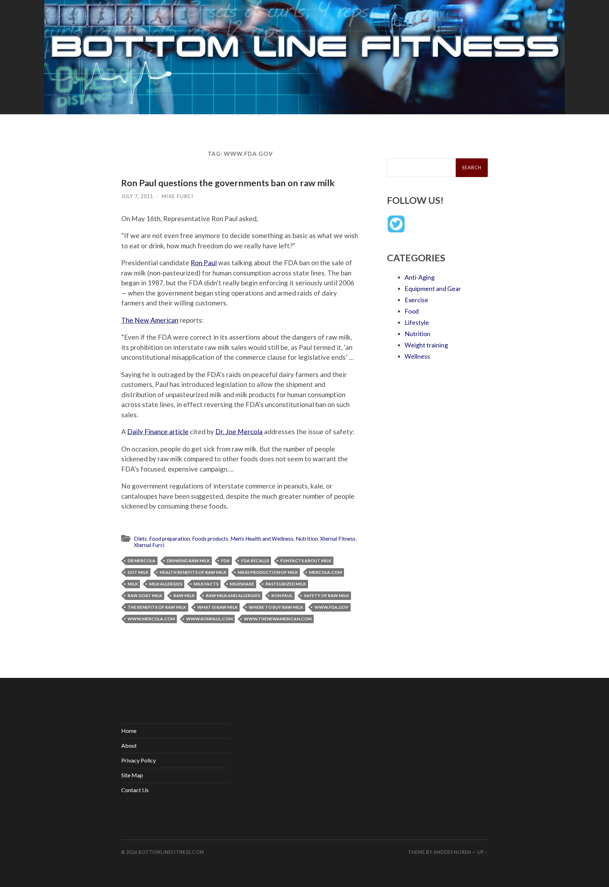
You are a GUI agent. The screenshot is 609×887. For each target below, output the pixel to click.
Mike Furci (177, 196)
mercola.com (325, 572)
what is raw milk (217, 607)
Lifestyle (417, 322)
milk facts (206, 584)
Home (128, 730)
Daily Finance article (158, 431)
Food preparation (169, 538)
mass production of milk (268, 572)
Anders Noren (452, 852)
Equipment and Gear (433, 288)
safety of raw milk (326, 595)
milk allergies (165, 584)
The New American (149, 320)
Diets (140, 538)
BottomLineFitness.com (171, 852)
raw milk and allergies (233, 595)
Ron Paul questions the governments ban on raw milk (227, 182)
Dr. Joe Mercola (239, 431)
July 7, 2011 (137, 196)
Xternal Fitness (338, 538)
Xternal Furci (149, 545)
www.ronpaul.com (209, 618)
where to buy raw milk (276, 607)
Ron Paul (204, 263)
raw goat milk (145, 595)
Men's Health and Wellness (262, 538)
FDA (225, 560)
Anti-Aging (420, 277)
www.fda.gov (331, 607)
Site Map (132, 775)
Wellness (417, 356)
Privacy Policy (138, 760)
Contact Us (135, 789)
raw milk (184, 595)
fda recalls (255, 560)
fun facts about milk (305, 560)
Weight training (426, 345)
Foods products (210, 538)
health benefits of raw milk (193, 572)
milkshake (242, 584)
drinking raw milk (188, 560)
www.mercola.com (151, 618)
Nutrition (307, 538)
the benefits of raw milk (157, 607)
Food (412, 311)
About (129, 745)
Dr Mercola (141, 560)
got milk (138, 572)
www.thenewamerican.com (278, 618)
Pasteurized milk (285, 584)
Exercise (416, 300)
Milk (133, 584)
